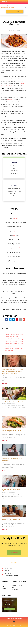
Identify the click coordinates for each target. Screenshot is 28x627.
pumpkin (14, 231)
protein (22, 83)
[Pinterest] (14, 625)
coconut (15, 218)
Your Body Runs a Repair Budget (14, 339)
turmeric (9, 99)
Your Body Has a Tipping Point (11, 519)
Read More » (4, 383)
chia (14, 235)
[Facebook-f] (11, 625)
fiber (2, 86)
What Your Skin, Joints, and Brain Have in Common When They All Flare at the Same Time (14, 334)
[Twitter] (7, 625)
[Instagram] (17, 625)
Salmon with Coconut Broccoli (14, 341)
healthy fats (9, 86)
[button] (25, 7)
